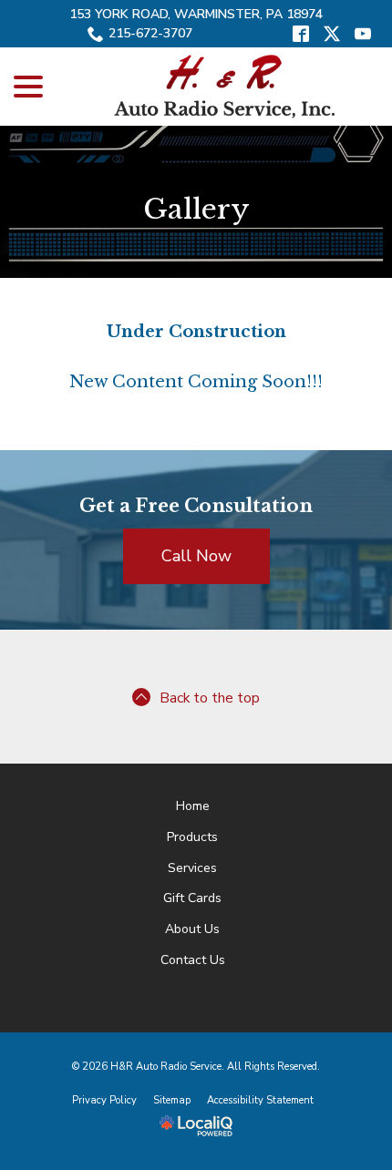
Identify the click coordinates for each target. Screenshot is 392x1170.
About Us (192, 929)
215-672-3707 (150, 33)
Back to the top (210, 698)
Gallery (196, 209)
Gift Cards (192, 898)
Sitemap (172, 1100)
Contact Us (192, 960)
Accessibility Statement (260, 1100)
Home (193, 806)
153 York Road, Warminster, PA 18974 (196, 14)
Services (192, 868)
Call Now (196, 556)
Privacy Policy (104, 1100)
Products (192, 837)
